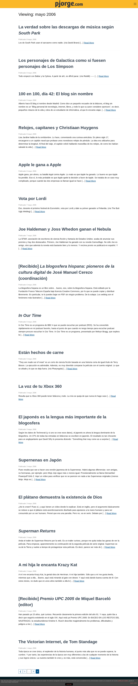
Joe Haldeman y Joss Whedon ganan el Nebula (64, 229)
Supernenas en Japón (40, 460)
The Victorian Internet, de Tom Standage (57, 641)
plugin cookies (133, 683)
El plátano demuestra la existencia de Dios (60, 497)
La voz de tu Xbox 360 (40, 386)
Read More (89, 43)
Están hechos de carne (41, 352)
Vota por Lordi (32, 198)
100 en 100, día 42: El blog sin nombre (55, 94)
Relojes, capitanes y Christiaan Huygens (58, 127)
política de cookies (123, 681)
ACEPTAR (69, 684)
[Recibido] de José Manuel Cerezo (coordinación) (66, 272)
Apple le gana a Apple (39, 164)
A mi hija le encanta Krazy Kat (47, 564)
